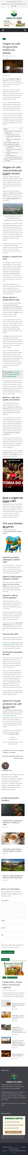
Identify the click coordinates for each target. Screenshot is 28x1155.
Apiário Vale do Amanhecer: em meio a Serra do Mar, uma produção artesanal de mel (19, 1030)
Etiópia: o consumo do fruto (13, 134)
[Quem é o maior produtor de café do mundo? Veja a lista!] (13, 860)
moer (5, 658)
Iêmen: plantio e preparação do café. (14, 137)
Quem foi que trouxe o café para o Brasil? (14, 150)
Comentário (5, 900)
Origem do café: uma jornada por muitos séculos (13, 132)
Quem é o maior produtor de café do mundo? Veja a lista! (13, 877)
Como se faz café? (11, 155)
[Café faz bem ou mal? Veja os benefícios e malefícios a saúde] (13, 805)
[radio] (9, 740)
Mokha (16, 312)
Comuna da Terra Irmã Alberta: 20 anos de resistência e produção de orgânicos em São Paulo (18, 1043)
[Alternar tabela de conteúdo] (20, 129)
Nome (3, 921)
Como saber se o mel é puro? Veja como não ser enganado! (18, 1017)
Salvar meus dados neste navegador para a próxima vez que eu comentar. (13, 946)
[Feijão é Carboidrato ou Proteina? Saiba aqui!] (6, 1055)
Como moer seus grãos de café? (14, 157)
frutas (4, 266)
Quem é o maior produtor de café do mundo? (13, 159)
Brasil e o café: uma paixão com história (14, 140)
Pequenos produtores (12, 977)
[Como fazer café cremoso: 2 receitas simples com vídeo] (13, 833)
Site (2, 935)
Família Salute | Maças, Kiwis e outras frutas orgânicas (12, 985)
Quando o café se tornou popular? (12, 153)
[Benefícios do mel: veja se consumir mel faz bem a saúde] (6, 1005)
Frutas (4, 977)
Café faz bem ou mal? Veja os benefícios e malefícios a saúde (13, 822)
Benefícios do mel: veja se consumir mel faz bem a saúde (18, 1005)
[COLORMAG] (14, 1074)
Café (4, 38)
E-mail (3, 928)
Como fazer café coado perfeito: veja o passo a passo (12, 757)
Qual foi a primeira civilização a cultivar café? (13, 146)
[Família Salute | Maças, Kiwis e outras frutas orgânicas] (14, 968)
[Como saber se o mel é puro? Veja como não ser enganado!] (6, 1017)
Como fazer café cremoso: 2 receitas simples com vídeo (12, 850)
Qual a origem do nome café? (12, 142)
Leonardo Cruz (13, 56)
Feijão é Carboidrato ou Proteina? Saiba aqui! (18, 1055)
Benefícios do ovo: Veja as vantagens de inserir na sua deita (13, 751)
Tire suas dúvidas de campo (12, 144)
